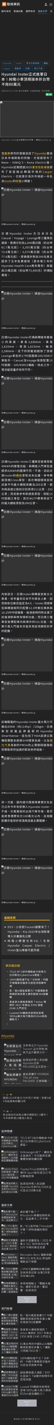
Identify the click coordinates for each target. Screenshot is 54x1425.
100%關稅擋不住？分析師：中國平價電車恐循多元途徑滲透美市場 (28, 983)
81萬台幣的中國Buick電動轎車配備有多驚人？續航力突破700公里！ (36, 1347)
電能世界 (42, 11)
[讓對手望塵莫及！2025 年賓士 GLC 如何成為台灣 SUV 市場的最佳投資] (10, 1244)
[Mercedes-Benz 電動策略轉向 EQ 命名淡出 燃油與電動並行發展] (10, 1259)
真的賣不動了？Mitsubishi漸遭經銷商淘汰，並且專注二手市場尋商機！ (35, 1215)
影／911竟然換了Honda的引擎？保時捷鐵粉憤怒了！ (36, 1229)
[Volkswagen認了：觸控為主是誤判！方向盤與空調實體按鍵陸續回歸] (10, 1156)
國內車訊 (6, 11)
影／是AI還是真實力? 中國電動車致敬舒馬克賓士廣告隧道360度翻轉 (28, 994)
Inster (19, 63)
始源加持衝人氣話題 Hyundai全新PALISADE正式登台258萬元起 (35, 1063)
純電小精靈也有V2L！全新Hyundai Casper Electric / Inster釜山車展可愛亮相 (29, 945)
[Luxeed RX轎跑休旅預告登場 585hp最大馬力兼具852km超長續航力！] (10, 1390)
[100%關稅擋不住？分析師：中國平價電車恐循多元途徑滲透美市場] (10, 1362)
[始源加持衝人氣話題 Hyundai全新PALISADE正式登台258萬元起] (12, 1064)
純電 (27, 68)
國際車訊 (30, 11)
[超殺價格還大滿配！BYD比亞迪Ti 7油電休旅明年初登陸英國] (10, 1376)
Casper (6, 68)
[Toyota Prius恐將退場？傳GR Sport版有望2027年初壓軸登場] (10, 1173)
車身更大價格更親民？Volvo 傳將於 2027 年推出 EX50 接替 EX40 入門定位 (27, 1005)
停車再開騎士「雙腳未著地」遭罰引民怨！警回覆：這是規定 (35, 1287)
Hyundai (7, 63)
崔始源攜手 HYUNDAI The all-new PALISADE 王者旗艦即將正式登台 (36, 1077)
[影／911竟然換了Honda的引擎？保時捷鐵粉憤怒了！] (10, 1230)
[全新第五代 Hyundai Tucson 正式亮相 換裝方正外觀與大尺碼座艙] (12, 1049)
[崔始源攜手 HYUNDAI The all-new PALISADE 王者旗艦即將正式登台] (12, 1078)
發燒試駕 (18, 11)
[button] (50, 4)
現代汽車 (38, 68)
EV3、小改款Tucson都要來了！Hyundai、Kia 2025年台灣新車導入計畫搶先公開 (29, 931)
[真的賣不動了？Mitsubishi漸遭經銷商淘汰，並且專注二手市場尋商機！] (10, 1216)
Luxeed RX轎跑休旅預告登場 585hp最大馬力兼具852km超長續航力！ (28, 1016)
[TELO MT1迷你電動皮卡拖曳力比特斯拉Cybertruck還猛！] (10, 1142)
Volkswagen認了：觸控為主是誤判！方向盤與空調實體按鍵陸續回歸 (36, 1155)
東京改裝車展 (32, 63)
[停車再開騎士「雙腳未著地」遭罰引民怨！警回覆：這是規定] (10, 1287)
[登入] (46, 4)
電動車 (18, 68)
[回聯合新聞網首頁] (4, 4)
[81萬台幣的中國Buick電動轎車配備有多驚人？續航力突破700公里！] (10, 1348)
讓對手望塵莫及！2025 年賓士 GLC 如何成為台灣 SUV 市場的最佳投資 (36, 1244)
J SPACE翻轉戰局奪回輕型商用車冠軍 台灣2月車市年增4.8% (35, 1272)
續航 (46, 63)
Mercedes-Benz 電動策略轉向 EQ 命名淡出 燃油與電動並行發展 (36, 1258)
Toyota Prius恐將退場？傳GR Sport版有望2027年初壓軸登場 (35, 1172)
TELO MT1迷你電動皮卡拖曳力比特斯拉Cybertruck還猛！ (27, 973)
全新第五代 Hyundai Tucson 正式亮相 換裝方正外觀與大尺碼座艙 (35, 1049)
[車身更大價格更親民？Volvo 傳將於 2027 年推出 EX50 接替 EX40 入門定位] (10, 1333)
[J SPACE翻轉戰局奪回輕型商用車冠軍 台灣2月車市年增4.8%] (10, 1273)
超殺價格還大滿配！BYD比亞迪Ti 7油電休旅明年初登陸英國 (36, 1376)
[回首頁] (13, 4)
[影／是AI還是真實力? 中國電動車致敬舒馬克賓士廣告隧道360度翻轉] (10, 1319)
